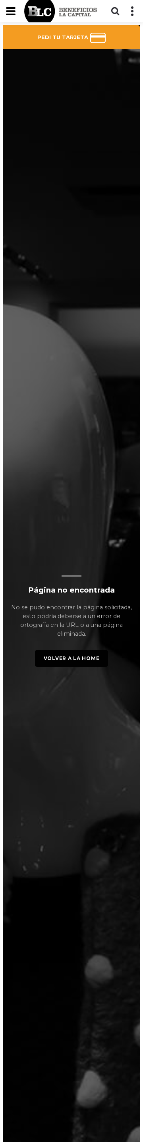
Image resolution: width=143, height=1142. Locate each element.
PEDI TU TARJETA (63, 37)
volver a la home (72, 658)
